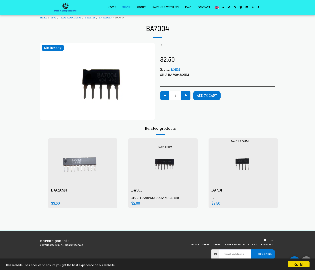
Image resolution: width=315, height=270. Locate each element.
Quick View (82, 172)
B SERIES (90, 17)
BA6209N (59, 190)
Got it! (298, 264)
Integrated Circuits (70, 17)
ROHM (175, 69)
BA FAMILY (105, 17)
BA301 (136, 190)
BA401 (216, 190)
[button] (223, 7)
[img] (82, 161)
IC (212, 198)
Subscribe (263, 254)
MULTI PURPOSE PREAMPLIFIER (155, 198)
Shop (53, 17)
